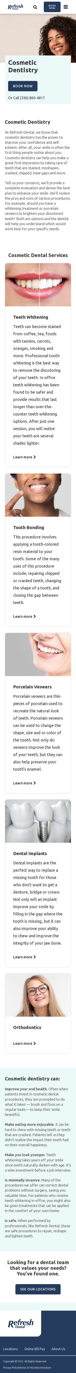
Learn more (22, 457)
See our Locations (38, 1289)
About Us (58, 1349)
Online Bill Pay (34, 1349)
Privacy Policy (11, 1368)
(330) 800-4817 (32, 98)
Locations (10, 1349)
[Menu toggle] (66, 7)
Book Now (52, 6)
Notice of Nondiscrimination (35, 1368)
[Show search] (35, 7)
